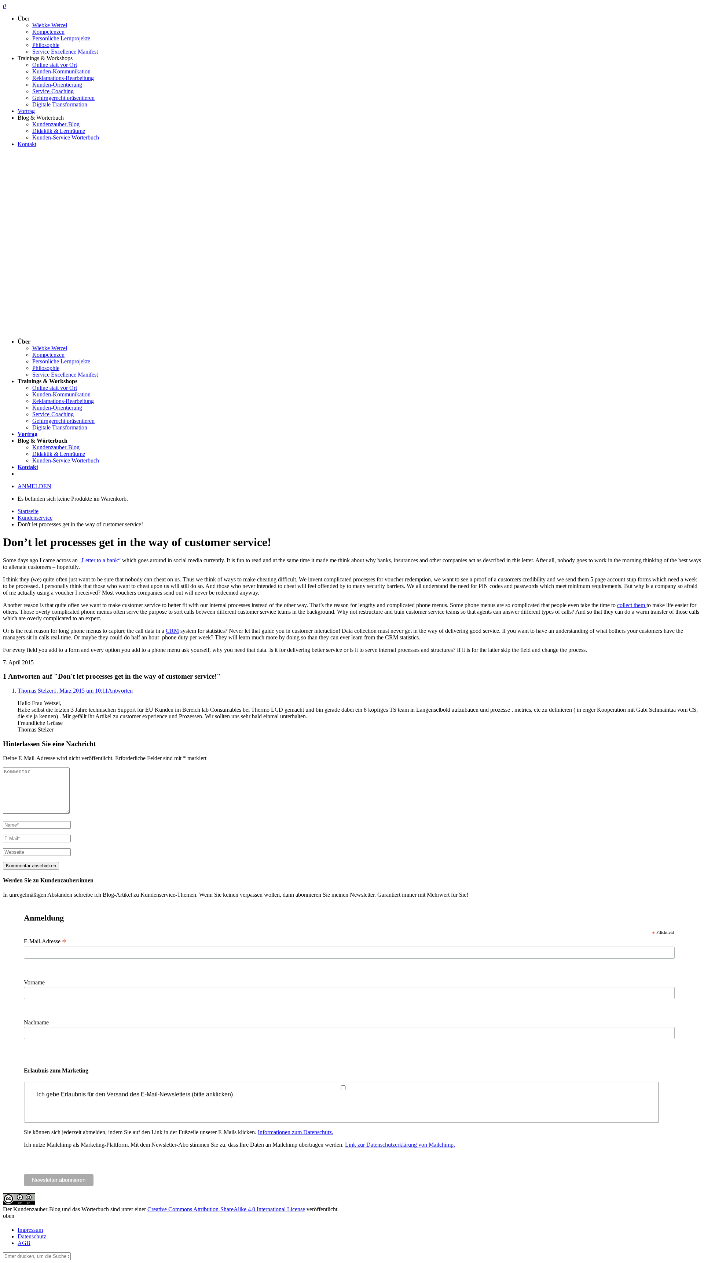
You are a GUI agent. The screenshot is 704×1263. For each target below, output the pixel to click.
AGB (24, 1243)
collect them (631, 605)
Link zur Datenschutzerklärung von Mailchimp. (400, 1145)
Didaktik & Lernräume (58, 131)
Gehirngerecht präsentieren (63, 98)
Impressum (30, 1230)
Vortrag (26, 111)
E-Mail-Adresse (45, 941)
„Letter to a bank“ (100, 560)
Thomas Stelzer (36, 690)
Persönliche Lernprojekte (61, 38)
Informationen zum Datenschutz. (295, 1132)
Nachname (36, 1022)
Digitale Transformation (59, 104)
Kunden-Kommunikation (61, 71)
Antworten (120, 690)
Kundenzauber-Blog (56, 124)
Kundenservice (35, 518)
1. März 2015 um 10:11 (81, 690)
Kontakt (27, 144)
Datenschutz (32, 1236)
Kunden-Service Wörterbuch (65, 137)
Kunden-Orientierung (57, 84)
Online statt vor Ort (54, 65)
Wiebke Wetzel (49, 25)
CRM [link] (172, 631)
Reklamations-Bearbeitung (63, 78)
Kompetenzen (48, 32)
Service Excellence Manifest (65, 51)
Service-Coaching (53, 91)
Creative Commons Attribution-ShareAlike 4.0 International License (226, 1209)
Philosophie (45, 45)
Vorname (34, 982)
